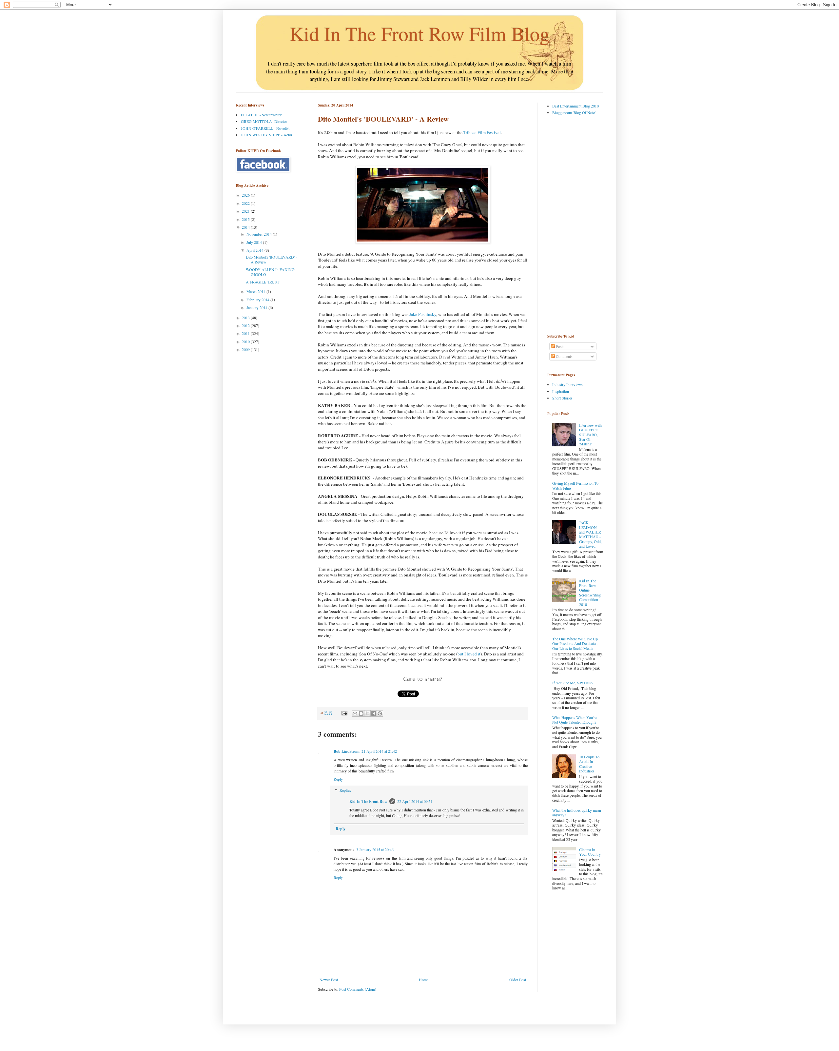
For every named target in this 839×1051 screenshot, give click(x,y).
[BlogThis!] (361, 713)
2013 (246, 317)
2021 (246, 211)
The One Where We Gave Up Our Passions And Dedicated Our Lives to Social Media (575, 643)
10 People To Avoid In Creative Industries (589, 763)
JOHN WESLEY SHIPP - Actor (266, 134)
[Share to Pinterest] (380, 713)
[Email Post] (344, 712)
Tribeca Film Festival (482, 132)
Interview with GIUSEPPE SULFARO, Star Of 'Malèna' (590, 434)
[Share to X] (367, 713)
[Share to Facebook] (373, 713)
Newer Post (329, 979)
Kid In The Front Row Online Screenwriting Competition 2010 (590, 592)
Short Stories (562, 397)
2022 (246, 203)
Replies (345, 790)
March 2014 (256, 291)
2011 (246, 333)
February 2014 (258, 299)
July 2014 (254, 242)
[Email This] (355, 713)
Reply (338, 779)
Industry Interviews (567, 384)
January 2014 (257, 307)
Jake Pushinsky (422, 314)
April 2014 (255, 250)
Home (423, 979)
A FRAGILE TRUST (262, 281)
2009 (246, 349)
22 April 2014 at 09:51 (415, 801)
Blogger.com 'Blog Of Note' (573, 112)
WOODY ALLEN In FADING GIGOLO (270, 272)
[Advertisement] (573, 224)
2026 (246, 195)
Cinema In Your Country (590, 852)
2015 (246, 219)
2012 (246, 325)
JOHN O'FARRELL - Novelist (265, 128)
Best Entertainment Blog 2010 (575, 105)
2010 (246, 341)
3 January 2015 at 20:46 (375, 849)
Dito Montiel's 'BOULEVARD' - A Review (271, 259)
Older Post (517, 979)
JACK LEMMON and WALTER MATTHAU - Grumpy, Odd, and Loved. (590, 534)
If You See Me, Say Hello (572, 682)
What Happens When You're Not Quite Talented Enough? (574, 720)
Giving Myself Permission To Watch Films (575, 485)
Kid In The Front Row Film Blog (420, 33)
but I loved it (469, 654)
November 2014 (259, 234)
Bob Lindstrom (347, 751)
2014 (246, 227)
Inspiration (560, 391)
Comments (564, 356)
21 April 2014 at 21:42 (379, 751)
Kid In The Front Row (368, 801)
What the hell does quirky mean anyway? (576, 812)
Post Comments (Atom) (357, 989)
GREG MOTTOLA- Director (264, 121)
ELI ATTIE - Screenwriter (261, 114)
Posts (559, 346)
